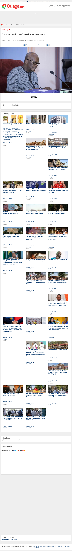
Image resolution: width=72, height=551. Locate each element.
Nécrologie (50, 1)
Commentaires (46, 546)
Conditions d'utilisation (56, 546)
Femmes (45, 1)
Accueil (16, 1)
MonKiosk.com (23, 1)
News (36, 1)
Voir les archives (24, 440)
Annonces (40, 1)
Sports (28, 1)
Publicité (55, 1)
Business (32, 1)
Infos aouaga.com (37, 546)
